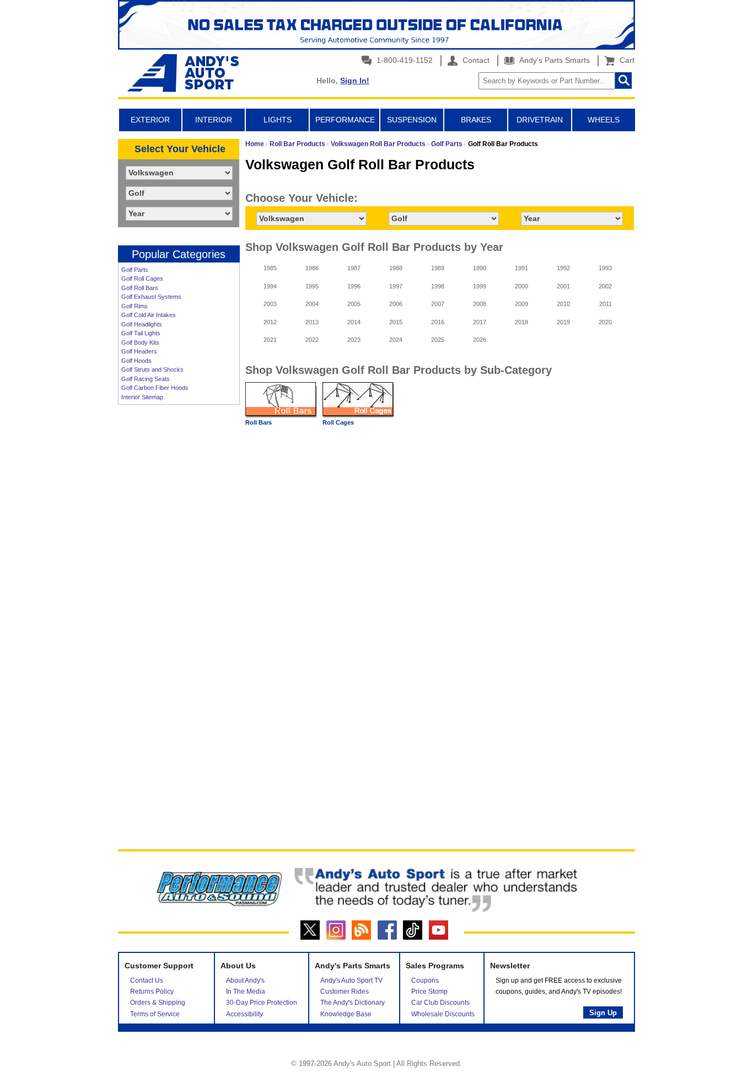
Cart (624, 60)
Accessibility (244, 1014)
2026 (479, 339)
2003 (270, 304)
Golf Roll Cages (142, 278)
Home (254, 144)
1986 (312, 268)
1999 (479, 286)
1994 (270, 286)
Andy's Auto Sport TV (351, 980)
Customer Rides (344, 991)
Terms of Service (155, 1014)
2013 (312, 322)
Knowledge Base (346, 1014)
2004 (312, 304)
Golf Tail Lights (140, 333)
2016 (437, 322)
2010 (563, 304)
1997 (395, 286)
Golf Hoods (136, 360)
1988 (395, 268)
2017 (479, 322)
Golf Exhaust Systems (151, 296)
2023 (354, 339)
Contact (475, 60)
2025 (437, 339)
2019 (563, 322)
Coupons (425, 980)
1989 (437, 268)
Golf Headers (139, 351)
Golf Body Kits (140, 342)
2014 (354, 322)
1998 (437, 286)
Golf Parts (134, 269)
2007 (437, 304)
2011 (605, 304)
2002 (605, 286)
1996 (354, 286)
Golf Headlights (141, 324)
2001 (563, 286)
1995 (312, 286)
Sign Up (603, 1013)
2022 (312, 339)
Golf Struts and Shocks (152, 369)
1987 (354, 268)
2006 (395, 304)
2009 (521, 304)
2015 (395, 322)
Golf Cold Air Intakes (148, 315)
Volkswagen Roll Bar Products (378, 144)
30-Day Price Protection (261, 1002)
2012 (270, 322)
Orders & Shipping (157, 1002)
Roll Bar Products (297, 144)
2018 (521, 322)
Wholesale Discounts (443, 1014)
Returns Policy (152, 991)
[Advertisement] (179, 579)
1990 (479, 268)
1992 (563, 268)
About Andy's (245, 980)
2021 (270, 339)
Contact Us (146, 980)
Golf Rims (134, 306)
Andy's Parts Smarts (553, 60)
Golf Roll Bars (139, 288)
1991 (521, 268)
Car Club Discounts (440, 1002)
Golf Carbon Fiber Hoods (155, 387)
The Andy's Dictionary (352, 1002)
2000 (521, 286)
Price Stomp (429, 991)
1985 (270, 268)
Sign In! (354, 80)
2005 (354, 304)
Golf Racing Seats (145, 379)
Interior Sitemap (142, 397)
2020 (605, 322)
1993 (605, 268)
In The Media (245, 991)
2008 (479, 304)
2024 (395, 339)
